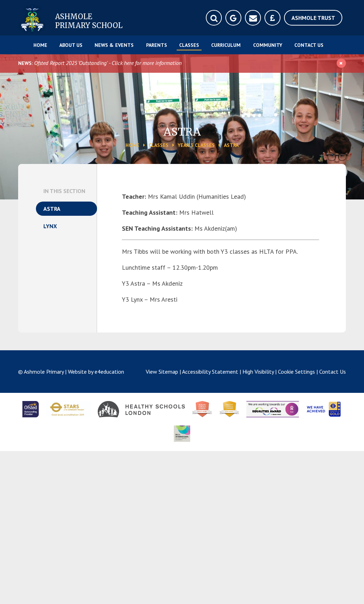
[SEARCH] (214, 18)
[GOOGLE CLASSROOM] (233, 18)
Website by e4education (96, 371)
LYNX (50, 226)
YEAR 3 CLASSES (196, 145)
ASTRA (231, 145)
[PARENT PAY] (272, 18)
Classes (158, 145)
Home (132, 145)
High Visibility (258, 371)
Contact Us (332, 371)
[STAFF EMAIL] (253, 18)
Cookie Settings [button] (296, 371)
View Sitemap (162, 371)
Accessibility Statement (210, 371)
